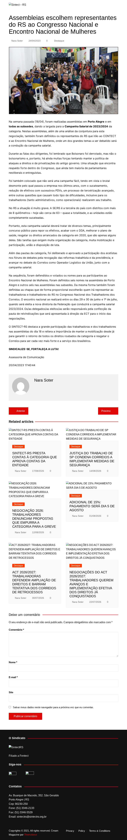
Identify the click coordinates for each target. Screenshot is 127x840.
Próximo (105, 410)
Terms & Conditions (99, 831)
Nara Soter (17, 40)
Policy (81, 831)
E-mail (13, 677)
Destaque (59, 40)
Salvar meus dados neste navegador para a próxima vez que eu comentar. (53, 707)
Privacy (70, 831)
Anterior (21, 410)
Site (11, 692)
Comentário (16, 629)
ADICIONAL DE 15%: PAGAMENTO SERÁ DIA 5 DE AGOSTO (92, 506)
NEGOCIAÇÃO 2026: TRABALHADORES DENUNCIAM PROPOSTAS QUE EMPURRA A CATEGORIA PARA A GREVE (34, 518)
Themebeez (30, 834)
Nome (13, 662)
